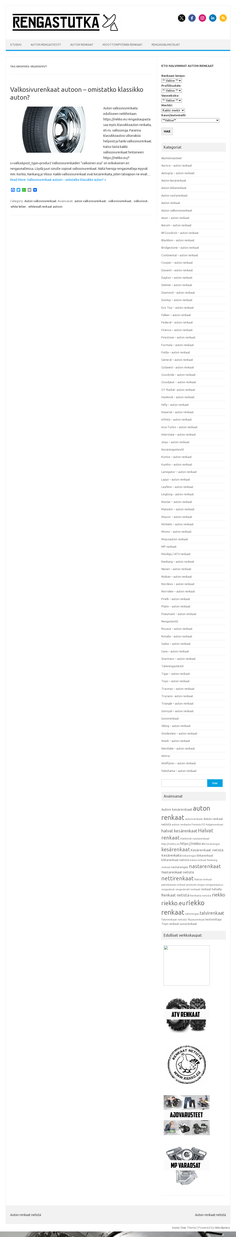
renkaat (195, 889)
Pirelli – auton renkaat (175, 599)
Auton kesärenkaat (173, 180)
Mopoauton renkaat (174, 539)
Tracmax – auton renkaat (178, 688)
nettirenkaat (177, 878)
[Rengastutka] (65, 31)
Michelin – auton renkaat (177, 524)
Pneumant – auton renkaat (178, 614)
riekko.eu (173, 903)
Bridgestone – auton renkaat (180, 247)
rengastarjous (214, 884)
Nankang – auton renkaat (177, 561)
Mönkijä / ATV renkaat (176, 554)
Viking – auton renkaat (176, 725)
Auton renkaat (81, 44)
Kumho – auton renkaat (176, 464)
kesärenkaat (175, 849)
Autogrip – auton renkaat (178, 173)
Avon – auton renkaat (175, 217)
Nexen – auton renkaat (176, 569)
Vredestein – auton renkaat (179, 733)
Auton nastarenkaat (174, 195)
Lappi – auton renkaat (175, 479)
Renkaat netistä (175, 895)
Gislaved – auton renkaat (177, 367)
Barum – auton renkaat (176, 225)
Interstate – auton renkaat (178, 434)
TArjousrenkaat (196, 919)
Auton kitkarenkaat (173, 187)
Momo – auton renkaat (176, 531)
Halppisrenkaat (214, 824)
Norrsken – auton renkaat (178, 591)
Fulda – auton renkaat (175, 352)
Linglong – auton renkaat (177, 494)
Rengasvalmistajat (166, 44)
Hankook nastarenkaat (194, 838)
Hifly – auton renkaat (175, 404)
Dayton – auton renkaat (176, 277)
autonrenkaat (194, 818)
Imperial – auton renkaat (177, 412)
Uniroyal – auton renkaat (177, 711)
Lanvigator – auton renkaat (179, 471)
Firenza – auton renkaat (177, 330)
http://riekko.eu (170, 844)
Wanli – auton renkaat (175, 740)
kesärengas (213, 844)
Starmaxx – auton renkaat (178, 658)
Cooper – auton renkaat (177, 262)
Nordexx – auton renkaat (178, 584)
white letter (18, 206)
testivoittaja (213, 919)
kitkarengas (189, 855)
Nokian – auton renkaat (176, 576)
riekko (218, 894)
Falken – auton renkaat (176, 315)
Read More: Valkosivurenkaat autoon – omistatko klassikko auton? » (58, 180)
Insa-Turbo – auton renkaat (179, 427)
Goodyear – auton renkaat (178, 382)
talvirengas (192, 913)
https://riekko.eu (193, 844)
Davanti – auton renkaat (177, 270)
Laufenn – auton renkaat (177, 486)
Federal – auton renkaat (177, 322)
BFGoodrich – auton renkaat (180, 232)
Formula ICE (198, 824)
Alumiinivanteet (171, 158)
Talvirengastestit (172, 666)
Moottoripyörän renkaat (122, 44)
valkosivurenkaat (119, 201)
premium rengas (195, 884)
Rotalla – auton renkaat (176, 636)
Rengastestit (169, 621)
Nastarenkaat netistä (177, 872)
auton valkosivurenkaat (90, 201)
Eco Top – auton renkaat (177, 307)
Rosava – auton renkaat (176, 628)
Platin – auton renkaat (175, 606)
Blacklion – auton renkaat (178, 240)
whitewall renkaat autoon (45, 206)
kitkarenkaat (205, 855)
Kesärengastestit (172, 449)
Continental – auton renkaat (179, 255)
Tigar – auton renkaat (175, 673)
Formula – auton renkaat (177, 345)
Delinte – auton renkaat (176, 285)
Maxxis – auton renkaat (176, 516)
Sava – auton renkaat (175, 651)
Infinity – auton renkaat (176, 419)
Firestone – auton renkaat (178, 337)
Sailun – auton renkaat (176, 643)
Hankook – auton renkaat (178, 397)
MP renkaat (169, 546)
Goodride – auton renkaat (178, 374)
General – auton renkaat (177, 359)
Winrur (165, 755)
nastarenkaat (205, 866)
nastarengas (179, 867)
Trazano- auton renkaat (177, 696)
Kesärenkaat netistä (207, 850)
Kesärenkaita (171, 855)
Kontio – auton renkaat (176, 456)
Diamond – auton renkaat (178, 292)
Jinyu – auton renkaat (175, 442)
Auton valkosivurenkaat (40, 201)
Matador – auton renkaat (178, 509)
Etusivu (15, 44)
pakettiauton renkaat (173, 884)
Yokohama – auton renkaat (179, 770)
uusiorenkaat (188, 923)
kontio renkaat (198, 860)
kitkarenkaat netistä (175, 860)
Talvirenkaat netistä (174, 919)
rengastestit (182, 889)
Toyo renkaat (170, 923)
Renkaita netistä (200, 895)
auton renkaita (181, 824)
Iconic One (179, 1227)
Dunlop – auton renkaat (176, 300)
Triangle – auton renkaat (177, 703)
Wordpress (222, 1227)
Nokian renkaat (203, 879)
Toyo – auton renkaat (175, 681)
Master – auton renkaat (176, 501)
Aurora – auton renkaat (176, 165)
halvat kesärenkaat (179, 830)
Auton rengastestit (46, 44)
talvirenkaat (212, 913)
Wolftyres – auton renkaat (178, 763)
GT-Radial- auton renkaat (178, 389)
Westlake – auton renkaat (178, 748)
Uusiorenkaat (170, 718)
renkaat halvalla (211, 889)
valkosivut (141, 201)
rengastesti (168, 889)
